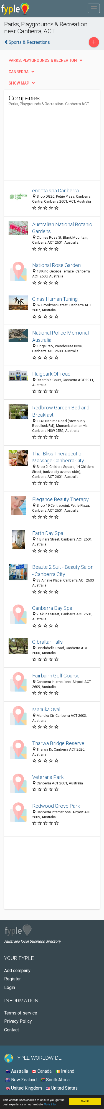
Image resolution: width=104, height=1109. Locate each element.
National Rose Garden (56, 265)
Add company (17, 970)
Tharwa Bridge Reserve (58, 743)
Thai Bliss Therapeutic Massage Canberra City (58, 457)
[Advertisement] (50, 145)
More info (50, 1104)
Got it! (85, 1101)
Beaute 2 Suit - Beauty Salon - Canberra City (62, 570)
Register (12, 978)
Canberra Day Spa (52, 608)
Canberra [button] (19, 72)
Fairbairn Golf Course (56, 676)
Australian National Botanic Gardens (62, 227)
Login (9, 987)
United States (64, 1088)
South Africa (57, 1079)
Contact (11, 1029)
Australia (19, 1071)
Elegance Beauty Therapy (60, 499)
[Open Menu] (94, 8)
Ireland (67, 1071)
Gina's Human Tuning (55, 299)
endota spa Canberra (55, 190)
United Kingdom (26, 1088)
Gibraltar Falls (47, 642)
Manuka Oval (46, 709)
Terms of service (20, 1013)
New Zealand (23, 1079)
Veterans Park (48, 777)
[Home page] (15, 8)
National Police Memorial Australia (60, 336)
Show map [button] (19, 83)
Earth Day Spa (47, 533)
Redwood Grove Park (56, 806)
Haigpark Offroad (51, 374)
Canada (44, 1071)
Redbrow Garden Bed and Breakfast (60, 411)
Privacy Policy (18, 1021)
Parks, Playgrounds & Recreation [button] (43, 60)
